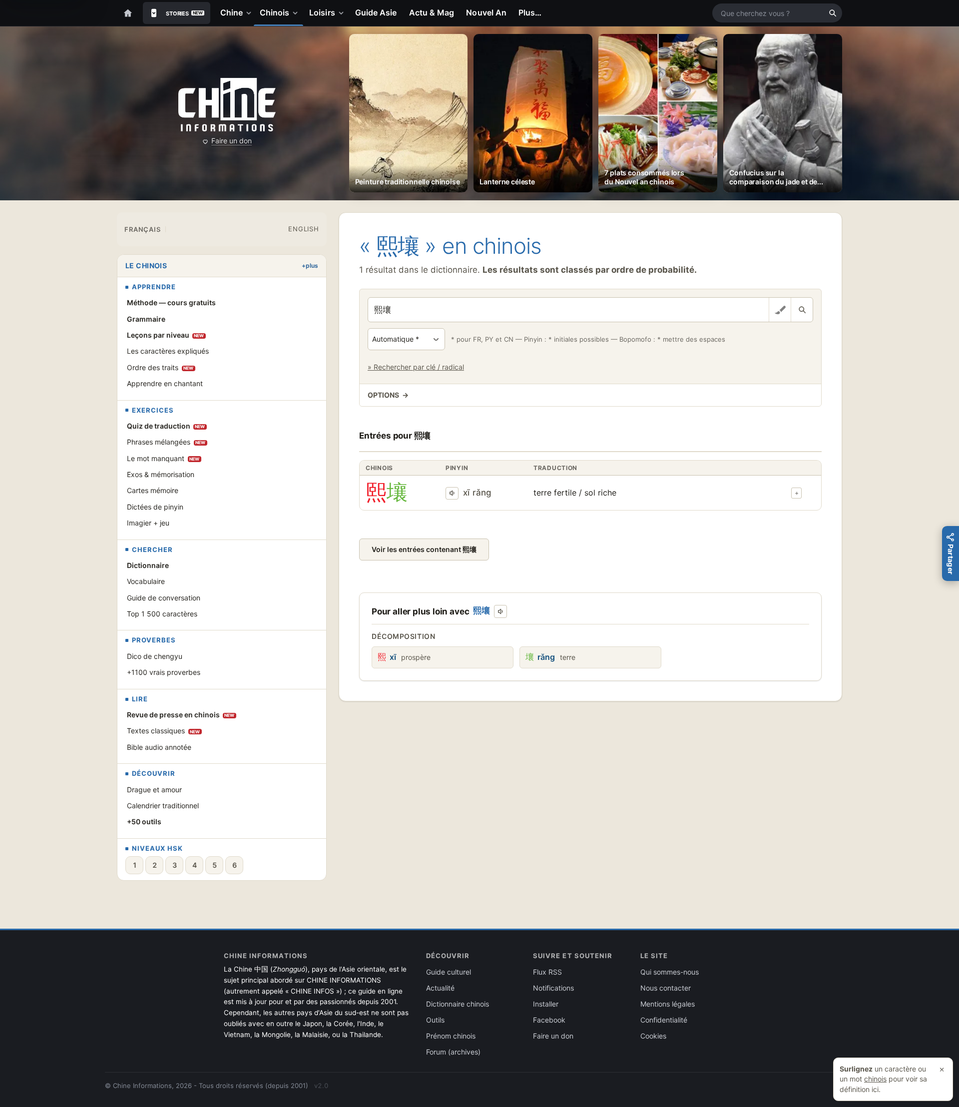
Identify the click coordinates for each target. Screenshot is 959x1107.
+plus (310, 265)
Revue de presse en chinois (181, 714)
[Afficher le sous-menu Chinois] (297, 13)
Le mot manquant (163, 458)
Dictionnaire (148, 565)
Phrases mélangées (166, 442)
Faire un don (231, 140)
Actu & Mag (432, 12)
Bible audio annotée (159, 747)
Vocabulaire (146, 581)
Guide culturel (448, 972)
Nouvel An (486, 12)
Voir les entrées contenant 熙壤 (424, 549)
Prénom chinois (451, 1036)
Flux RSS (547, 972)
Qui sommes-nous (669, 972)
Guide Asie (376, 12)
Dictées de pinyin (155, 507)
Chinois (275, 12)
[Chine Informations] (227, 105)
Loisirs (322, 12)
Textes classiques (163, 730)
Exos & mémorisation (160, 474)
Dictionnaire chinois (457, 1004)
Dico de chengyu (154, 656)
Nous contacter (665, 988)
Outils (435, 1020)
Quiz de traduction (166, 426)
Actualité (440, 988)
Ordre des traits (160, 367)
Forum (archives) (453, 1052)
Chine (231, 12)
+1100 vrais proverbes (163, 672)
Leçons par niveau (165, 335)
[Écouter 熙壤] (452, 493)
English (303, 229)
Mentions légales (667, 1004)
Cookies (653, 1036)
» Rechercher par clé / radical (416, 367)
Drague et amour (154, 789)
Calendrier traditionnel (163, 805)
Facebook (549, 1020)
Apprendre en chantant (165, 383)
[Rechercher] (833, 13)
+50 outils (144, 821)
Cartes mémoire (152, 490)
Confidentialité (663, 1020)
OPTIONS (388, 395)
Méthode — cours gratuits (171, 302)
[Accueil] (128, 13)
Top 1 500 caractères (162, 613)
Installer (545, 1004)
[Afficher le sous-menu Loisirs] (343, 13)
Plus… (529, 12)
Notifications (553, 988)
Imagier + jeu (148, 523)
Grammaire (146, 319)
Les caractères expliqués (168, 351)
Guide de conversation (163, 597)
